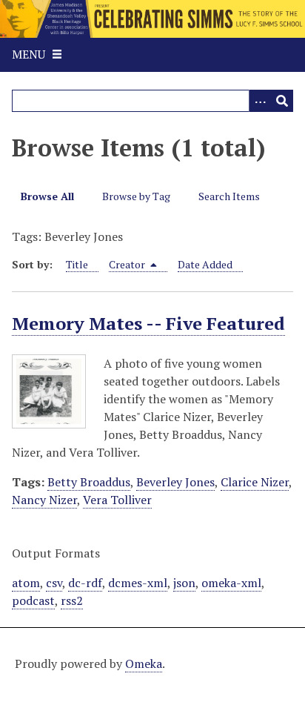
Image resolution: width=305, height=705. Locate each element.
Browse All (47, 196)
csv (54, 583)
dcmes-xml (137, 583)
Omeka (143, 663)
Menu (28, 54)
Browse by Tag (136, 196)
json (184, 583)
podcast (33, 600)
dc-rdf (85, 583)
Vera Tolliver (117, 499)
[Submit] (282, 101)
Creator (128, 264)
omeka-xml (231, 583)
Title (77, 264)
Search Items (229, 196)
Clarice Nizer (255, 482)
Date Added (205, 264)
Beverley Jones (175, 482)
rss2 (72, 600)
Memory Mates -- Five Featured (148, 323)
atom (26, 583)
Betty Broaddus (88, 482)
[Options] (260, 101)
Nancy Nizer (44, 499)
